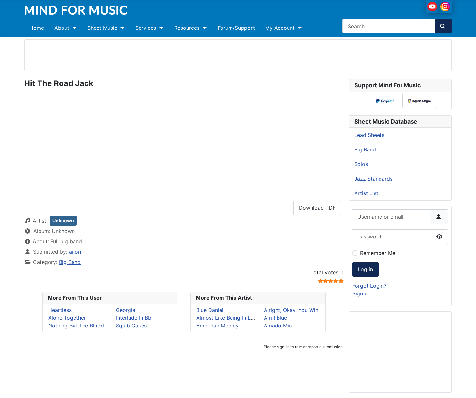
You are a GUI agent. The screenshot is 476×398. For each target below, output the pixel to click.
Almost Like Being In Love (228, 318)
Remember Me (377, 253)
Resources (186, 28)
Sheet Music (102, 28)
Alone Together (67, 318)
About (61, 28)
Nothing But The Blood (76, 325)
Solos (361, 164)
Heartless (60, 310)
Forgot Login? (369, 285)
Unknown (63, 220)
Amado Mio (278, 325)
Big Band (70, 262)
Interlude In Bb (133, 318)
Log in (365, 269)
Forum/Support (236, 28)
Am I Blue (275, 318)
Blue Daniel (209, 310)
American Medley (217, 325)
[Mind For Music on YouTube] (432, 6)
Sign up (361, 293)
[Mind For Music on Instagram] (445, 6)
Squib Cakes (131, 325)
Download (317, 208)
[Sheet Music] (121, 28)
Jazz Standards (373, 178)
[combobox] (388, 26)
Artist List (366, 193)
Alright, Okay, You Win (291, 310)
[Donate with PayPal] (385, 100)
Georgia (125, 310)
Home (36, 28)
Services (145, 28)
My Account (280, 28)
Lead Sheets (369, 135)
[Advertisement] (238, 54)
